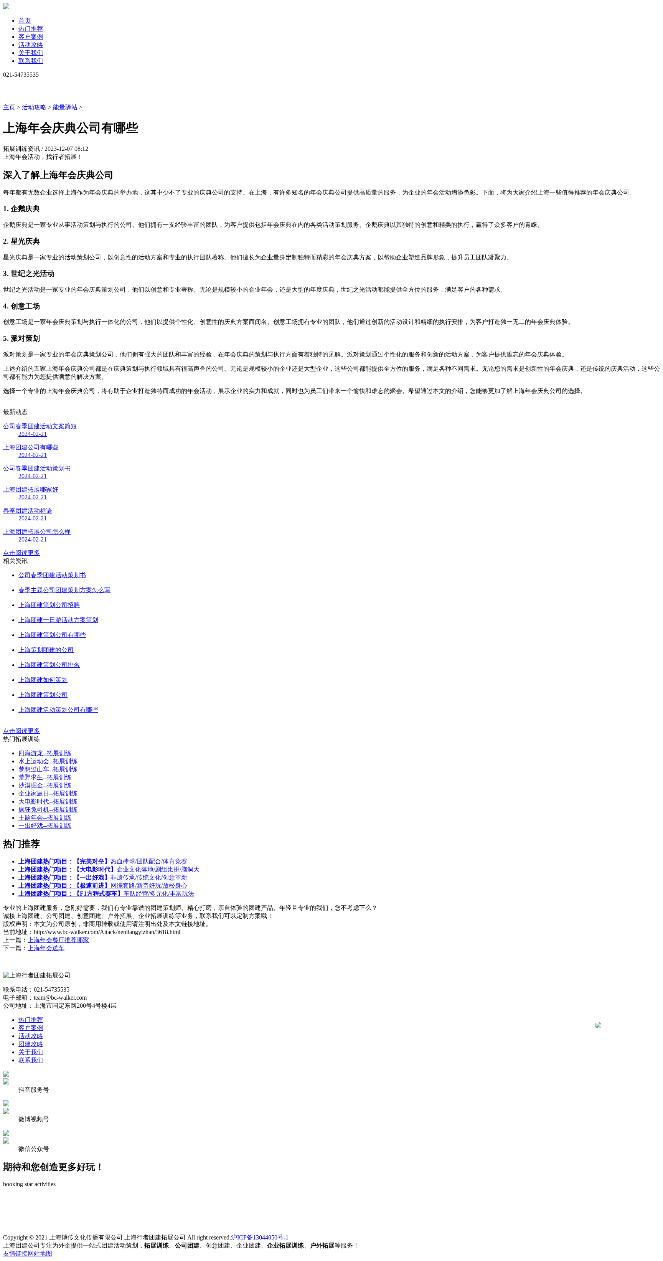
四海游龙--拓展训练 (44, 753)
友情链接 (15, 1253)
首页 (24, 20)
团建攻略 (30, 1044)
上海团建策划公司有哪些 (52, 635)
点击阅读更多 (21, 553)
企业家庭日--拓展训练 (48, 793)
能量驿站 (65, 107)
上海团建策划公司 (43, 695)
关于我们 (30, 53)
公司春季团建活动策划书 (52, 575)
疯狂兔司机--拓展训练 (48, 809)
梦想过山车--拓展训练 (48, 769)
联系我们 (30, 61)
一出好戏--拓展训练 (44, 825)
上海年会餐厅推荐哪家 (58, 940)
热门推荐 (30, 28)
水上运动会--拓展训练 (48, 761)
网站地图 (40, 1253)
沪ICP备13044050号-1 (260, 1237)
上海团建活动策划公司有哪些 (58, 709)
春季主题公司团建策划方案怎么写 (64, 590)
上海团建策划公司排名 (49, 665)
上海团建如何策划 (43, 680)
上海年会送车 (46, 948)
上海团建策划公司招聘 (49, 605)
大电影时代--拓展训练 (48, 801)
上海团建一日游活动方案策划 (58, 620)
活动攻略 (30, 44)
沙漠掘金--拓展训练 (44, 785)
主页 (9, 107)
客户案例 (30, 36)
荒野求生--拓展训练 (44, 777)
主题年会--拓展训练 (44, 817)
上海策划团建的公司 (46, 650)
